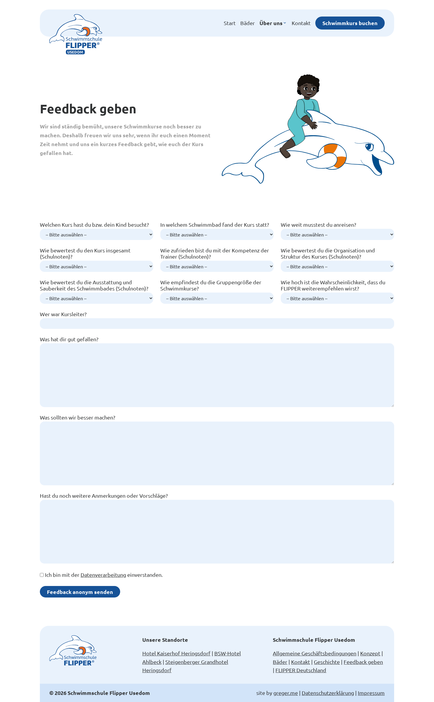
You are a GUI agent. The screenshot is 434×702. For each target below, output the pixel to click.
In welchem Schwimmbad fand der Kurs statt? (214, 224)
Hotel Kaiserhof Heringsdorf (176, 653)
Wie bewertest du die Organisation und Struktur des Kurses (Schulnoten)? (328, 253)
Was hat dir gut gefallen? (69, 339)
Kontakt (301, 23)
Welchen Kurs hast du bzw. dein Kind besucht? (94, 224)
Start (230, 23)
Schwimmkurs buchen (350, 22)
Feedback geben (363, 662)
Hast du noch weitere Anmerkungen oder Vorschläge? (104, 495)
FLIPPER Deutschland (300, 670)
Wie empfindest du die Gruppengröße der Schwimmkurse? (210, 285)
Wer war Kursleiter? (63, 314)
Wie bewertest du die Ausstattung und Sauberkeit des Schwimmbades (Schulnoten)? (94, 285)
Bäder (247, 23)
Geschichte (327, 662)
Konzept (370, 653)
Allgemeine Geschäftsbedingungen (314, 653)
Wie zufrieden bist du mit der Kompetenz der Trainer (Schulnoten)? (214, 253)
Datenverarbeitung (103, 575)
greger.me (285, 693)
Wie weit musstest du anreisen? (318, 224)
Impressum (371, 693)
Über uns (271, 22)
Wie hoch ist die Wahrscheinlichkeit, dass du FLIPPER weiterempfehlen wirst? (333, 285)
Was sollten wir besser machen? (77, 417)
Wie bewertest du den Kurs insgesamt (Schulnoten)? (85, 253)
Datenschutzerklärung (328, 693)
